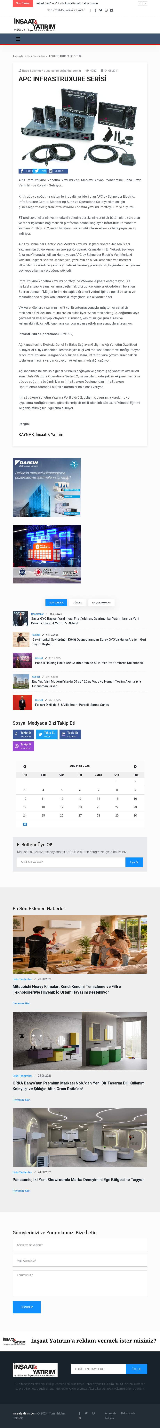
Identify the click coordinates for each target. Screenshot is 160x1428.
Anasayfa (18, 56)
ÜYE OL (136, 1369)
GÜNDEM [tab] (78, 602)
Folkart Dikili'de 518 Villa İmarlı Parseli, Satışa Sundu (72, 705)
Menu (18, 38)
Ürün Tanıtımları (36, 56)
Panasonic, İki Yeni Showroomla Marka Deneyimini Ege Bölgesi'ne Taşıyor (78, 1180)
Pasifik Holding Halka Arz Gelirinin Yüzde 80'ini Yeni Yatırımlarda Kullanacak (89, 663)
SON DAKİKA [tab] (56, 602)
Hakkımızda (128, 1413)
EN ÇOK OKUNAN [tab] (101, 602)
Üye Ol (134, 862)
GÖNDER (27, 1307)
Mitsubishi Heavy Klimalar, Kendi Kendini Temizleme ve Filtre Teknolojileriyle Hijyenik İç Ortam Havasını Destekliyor (67, 989)
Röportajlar (37, 614)
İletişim (109, 1418)
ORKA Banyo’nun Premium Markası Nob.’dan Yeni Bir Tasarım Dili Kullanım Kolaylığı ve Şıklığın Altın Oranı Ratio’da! (79, 1086)
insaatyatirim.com (25, 1413)
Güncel (36, 635)
